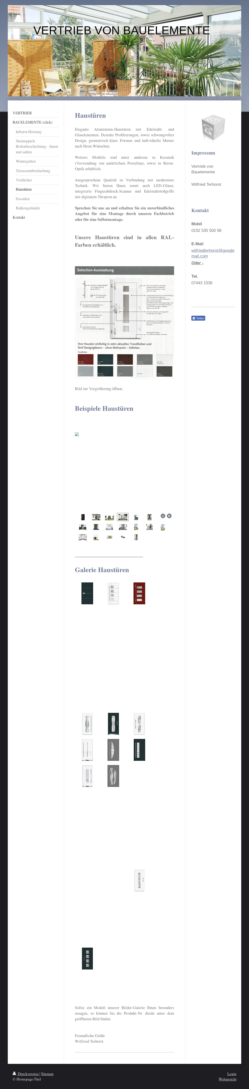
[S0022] (87, 776)
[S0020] (113, 750)
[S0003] (139, 593)
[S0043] (87, 959)
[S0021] (139, 750)
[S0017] (113, 724)
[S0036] (139, 880)
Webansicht (227, 1079)
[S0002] (113, 593)
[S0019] (87, 750)
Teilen (200, 318)
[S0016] (87, 724)
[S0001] (87, 593)
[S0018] (139, 724)
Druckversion (28, 1073)
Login (231, 1073)
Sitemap (47, 1073)
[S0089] (113, 776)
